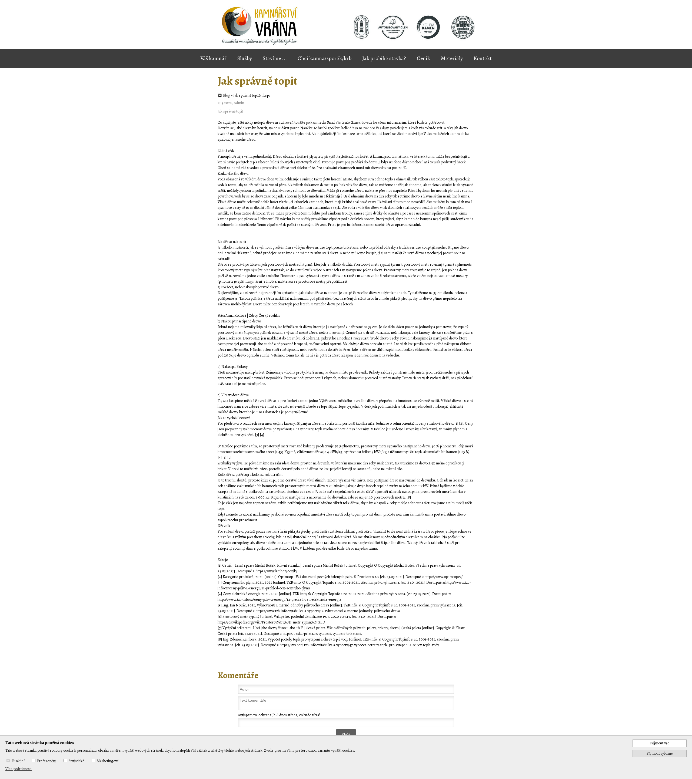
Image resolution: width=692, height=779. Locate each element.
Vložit (346, 734)
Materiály (452, 58)
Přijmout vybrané (660, 753)
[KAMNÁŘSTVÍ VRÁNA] (394, 28)
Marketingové (108, 761)
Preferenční (46, 761)
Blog (226, 95)
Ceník (423, 58)
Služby (244, 58)
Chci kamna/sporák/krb (324, 58)
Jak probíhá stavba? (384, 58)
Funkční (18, 761)
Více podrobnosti (18, 768)
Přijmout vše (659, 743)
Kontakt (483, 58)
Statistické (76, 761)
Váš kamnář (213, 58)
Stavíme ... (275, 58)
